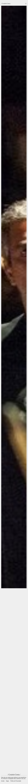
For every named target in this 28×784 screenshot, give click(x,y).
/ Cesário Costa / (6, 3)
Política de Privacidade (15, 781)
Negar (7, 781)
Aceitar (2, 781)
